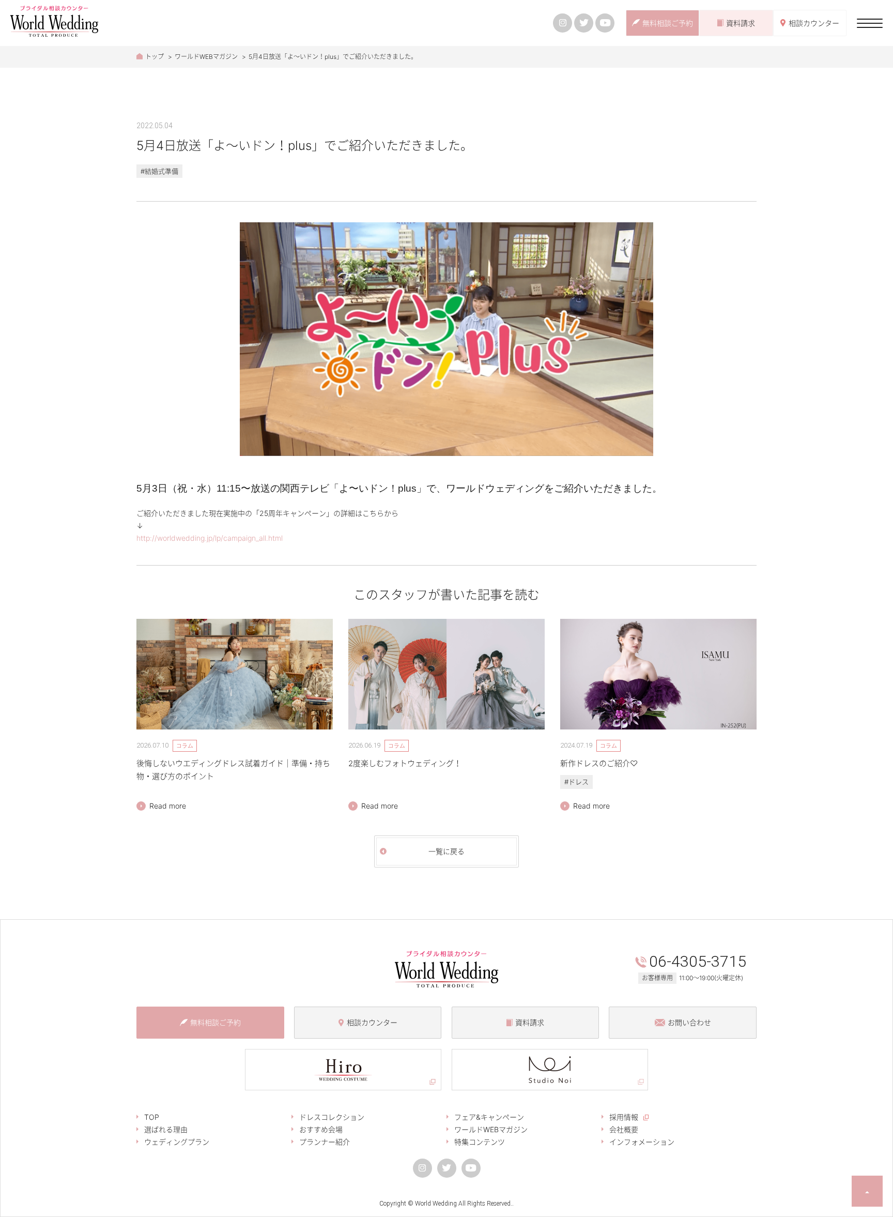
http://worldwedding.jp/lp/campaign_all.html (209, 538)
